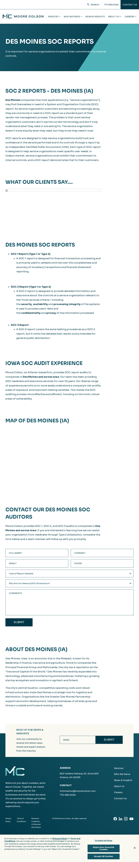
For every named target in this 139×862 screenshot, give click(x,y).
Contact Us (130, 4)
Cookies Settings (103, 840)
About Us (119, 786)
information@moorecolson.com (78, 791)
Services (119, 768)
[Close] (135, 848)
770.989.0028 (111, 4)
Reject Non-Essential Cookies (103, 848)
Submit (19, 622)
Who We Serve (122, 774)
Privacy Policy (59, 838)
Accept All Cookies (103, 856)
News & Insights (95, 16)
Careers (118, 792)
